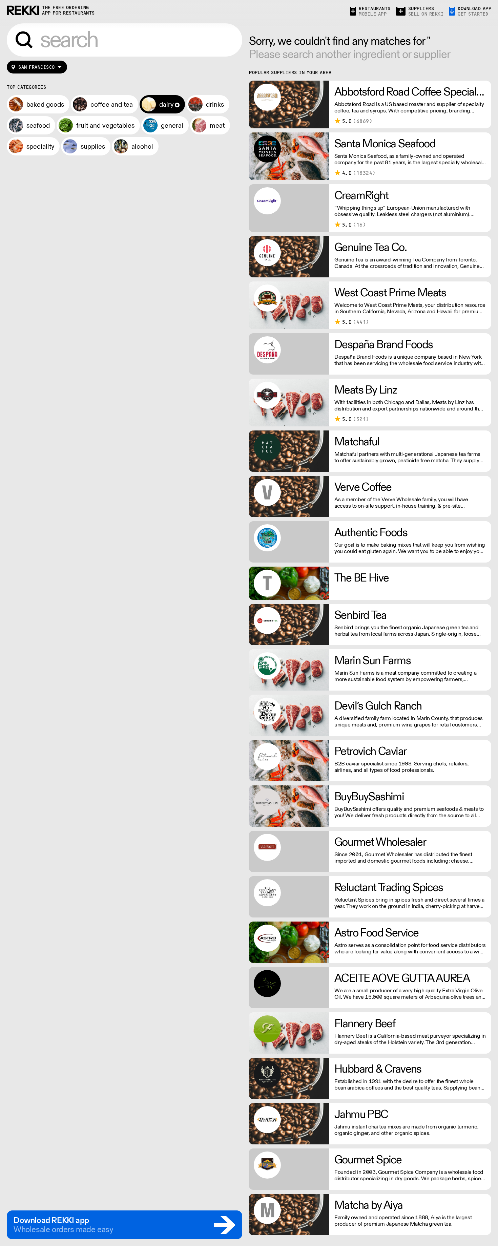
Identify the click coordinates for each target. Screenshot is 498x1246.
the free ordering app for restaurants (68, 10)
